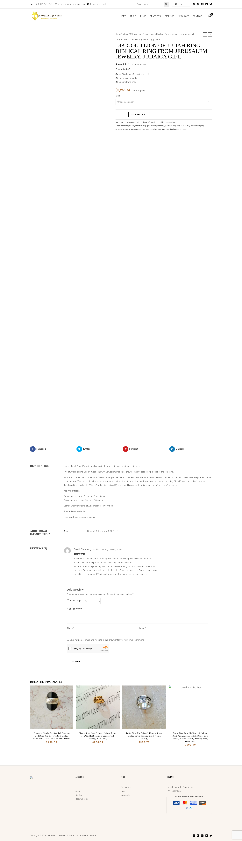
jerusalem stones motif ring (142, 129)
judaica (125, 34)
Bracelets (155, 16)
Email (142, 628)
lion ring (183, 129)
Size (118, 96)
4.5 (88, 531)
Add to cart (139, 114)
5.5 (93, 531)
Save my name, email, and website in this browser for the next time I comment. (107, 640)
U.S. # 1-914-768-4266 (42, 4)
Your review (74, 608)
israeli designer (197, 126)
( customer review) (136, 64)
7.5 (105, 531)
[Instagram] (202, 4)
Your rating (74, 600)
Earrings (169, 16)
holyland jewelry (183, 126)
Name (70, 628)
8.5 (111, 531)
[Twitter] (211, 4)
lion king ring (159, 129)
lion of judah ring (172, 129)
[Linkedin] (206, 4)
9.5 (114, 531)
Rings (143, 16)
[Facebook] (194, 4)
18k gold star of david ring (128, 39)
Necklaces (183, 16)
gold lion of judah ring (155, 126)
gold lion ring (146, 39)
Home (123, 16)
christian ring (140, 126)
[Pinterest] (198, 4)
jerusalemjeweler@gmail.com (72, 4)
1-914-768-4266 (174, 791)
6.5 (99, 531)
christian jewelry (127, 126)
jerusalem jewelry (123, 129)
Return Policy (81, 799)
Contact (197, 16)
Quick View (52, 726)
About (133, 16)
